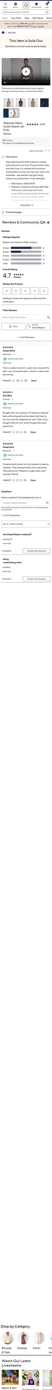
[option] (26, 25)
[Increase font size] (46, 150)
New (27, 18)
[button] (5, 5)
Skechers (7, 133)
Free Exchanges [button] (14, 212)
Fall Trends (37, 18)
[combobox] (23, 12)
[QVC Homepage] (3, 32)
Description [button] (11, 156)
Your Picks (16, 18)
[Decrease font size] (49, 150)
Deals (5, 18)
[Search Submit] (47, 12)
